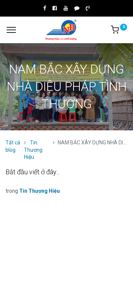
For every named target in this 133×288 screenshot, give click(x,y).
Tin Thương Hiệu (33, 150)
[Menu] (11, 30)
